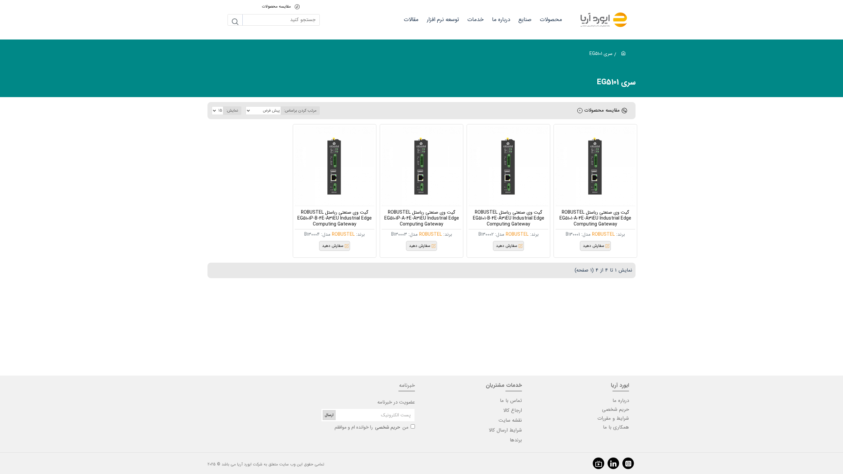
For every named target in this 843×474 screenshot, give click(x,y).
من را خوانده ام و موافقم (371, 427)
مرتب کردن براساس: (300, 110)
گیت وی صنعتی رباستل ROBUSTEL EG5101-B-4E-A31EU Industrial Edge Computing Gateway (508, 218)
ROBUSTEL (603, 234)
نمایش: (232, 110)
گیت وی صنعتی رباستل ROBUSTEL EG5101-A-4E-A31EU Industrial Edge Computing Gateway (595, 218)
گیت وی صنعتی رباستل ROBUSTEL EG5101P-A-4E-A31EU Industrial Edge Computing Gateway (421, 218)
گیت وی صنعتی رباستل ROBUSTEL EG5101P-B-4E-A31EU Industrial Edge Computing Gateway (334, 218)
